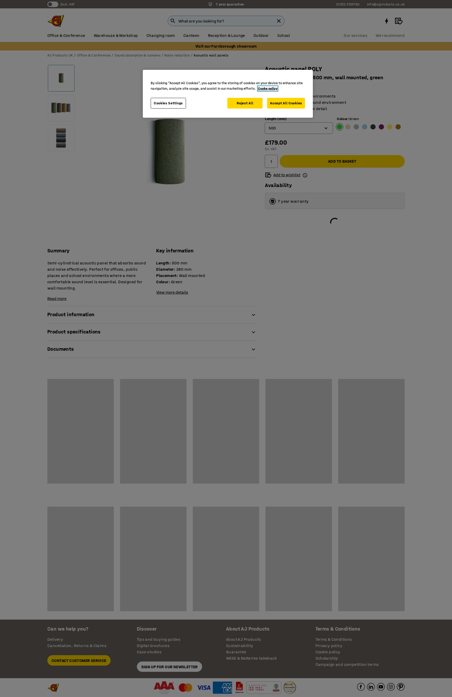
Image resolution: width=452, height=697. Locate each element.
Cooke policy (268, 88)
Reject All (245, 103)
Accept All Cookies (286, 103)
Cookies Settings (168, 103)
